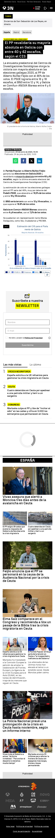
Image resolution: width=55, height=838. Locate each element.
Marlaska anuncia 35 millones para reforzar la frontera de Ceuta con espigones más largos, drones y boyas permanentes (38, 760)
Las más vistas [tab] (12, 364)
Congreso (13, 404)
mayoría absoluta (25, 176)
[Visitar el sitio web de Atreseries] (21, 801)
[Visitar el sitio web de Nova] (44, 795)
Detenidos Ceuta (10, 2)
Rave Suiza (21, 2)
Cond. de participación (21, 831)
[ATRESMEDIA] (27, 786)
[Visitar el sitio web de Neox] (33, 795)
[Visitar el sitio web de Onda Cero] (33, 801)
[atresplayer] (45, 8)
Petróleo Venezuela (34, 2)
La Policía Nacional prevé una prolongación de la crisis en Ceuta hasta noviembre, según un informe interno (25, 725)
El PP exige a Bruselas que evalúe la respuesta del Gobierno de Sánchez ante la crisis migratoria (14, 530)
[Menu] (52, 8)
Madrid (16, 32)
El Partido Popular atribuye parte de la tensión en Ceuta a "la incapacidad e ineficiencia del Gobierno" (39, 655)
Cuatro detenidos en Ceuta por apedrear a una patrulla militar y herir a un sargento (28, 393)
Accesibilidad (37, 831)
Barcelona (27, 32)
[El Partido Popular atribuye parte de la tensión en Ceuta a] (40, 644)
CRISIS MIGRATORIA (19, 371)
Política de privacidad (24, 826)
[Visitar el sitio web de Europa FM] (44, 801)
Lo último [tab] (35, 364)
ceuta (11, 386)
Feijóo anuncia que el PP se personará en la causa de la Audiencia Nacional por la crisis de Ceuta (26, 576)
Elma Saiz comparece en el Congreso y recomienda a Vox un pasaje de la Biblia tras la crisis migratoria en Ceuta (27, 623)
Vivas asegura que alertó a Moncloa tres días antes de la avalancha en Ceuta (24, 500)
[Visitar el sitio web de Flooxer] (42, 807)
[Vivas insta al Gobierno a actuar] (15, 746)
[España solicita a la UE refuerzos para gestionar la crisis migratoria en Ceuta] (15, 644)
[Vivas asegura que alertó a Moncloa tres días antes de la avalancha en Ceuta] (27, 481)
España (27, 460)
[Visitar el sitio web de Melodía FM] (13, 807)
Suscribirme (27, 345)
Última (37, 8)
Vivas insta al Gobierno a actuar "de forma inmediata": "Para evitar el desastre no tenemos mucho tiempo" (14, 758)
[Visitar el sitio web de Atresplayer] (27, 807)
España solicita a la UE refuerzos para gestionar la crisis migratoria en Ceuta (28, 376)
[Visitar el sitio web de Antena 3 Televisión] (10, 795)
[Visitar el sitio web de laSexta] (21, 795)
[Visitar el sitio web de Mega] (10, 801)
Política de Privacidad (34, 338)
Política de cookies (41, 826)
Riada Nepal (46, 2)
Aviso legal (10, 826)
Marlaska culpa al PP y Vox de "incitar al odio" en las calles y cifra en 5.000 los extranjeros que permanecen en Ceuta (28, 411)
